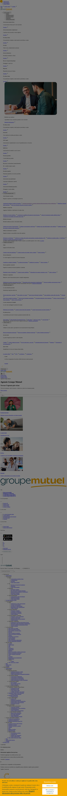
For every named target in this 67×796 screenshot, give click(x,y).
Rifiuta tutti (50, 785)
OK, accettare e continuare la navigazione (50, 791)
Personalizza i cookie (50, 782)
